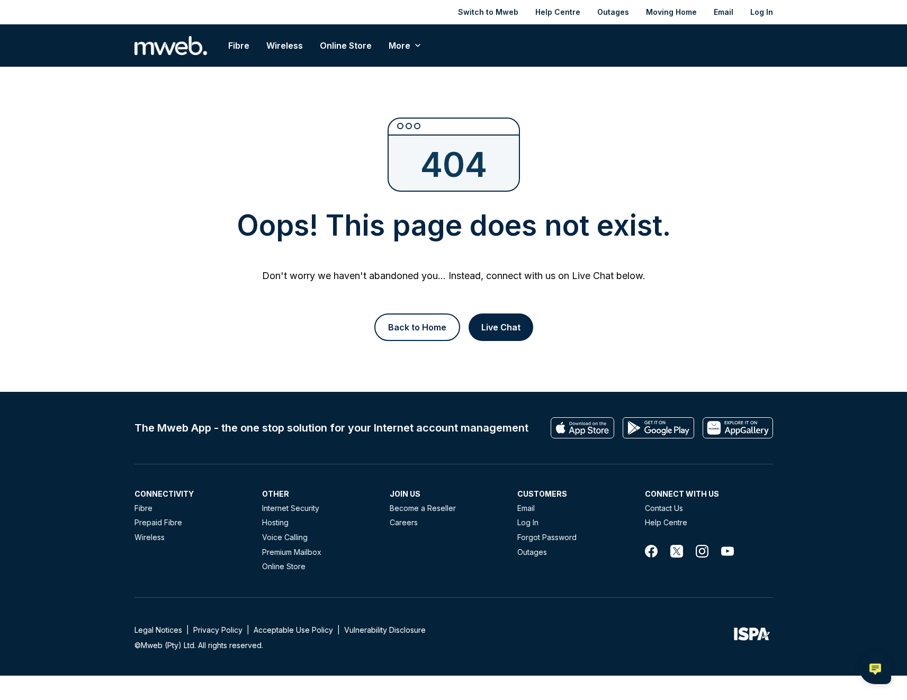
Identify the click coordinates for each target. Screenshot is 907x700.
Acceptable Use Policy (293, 629)
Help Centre (557, 11)
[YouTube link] (727, 551)
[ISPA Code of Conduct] (752, 637)
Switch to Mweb (488, 11)
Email (723, 11)
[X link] (676, 551)
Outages (613, 11)
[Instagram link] (702, 551)
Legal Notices (158, 629)
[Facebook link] (651, 551)
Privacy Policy (218, 629)
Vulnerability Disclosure (385, 629)
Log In (761, 11)
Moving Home (671, 11)
